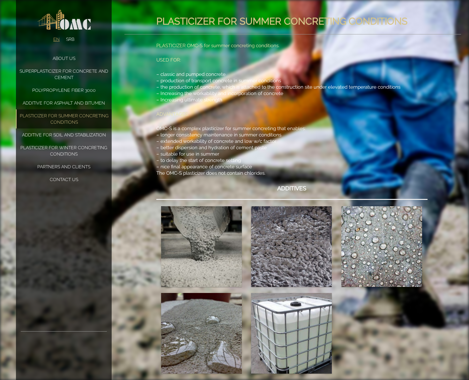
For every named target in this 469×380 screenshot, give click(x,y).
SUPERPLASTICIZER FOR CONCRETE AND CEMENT (63, 74)
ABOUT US (64, 58)
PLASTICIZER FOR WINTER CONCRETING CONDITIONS (63, 151)
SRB (70, 39)
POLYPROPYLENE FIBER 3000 (64, 90)
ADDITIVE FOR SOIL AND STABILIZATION (64, 134)
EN (56, 39)
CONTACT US (64, 179)
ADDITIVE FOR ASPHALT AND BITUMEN (64, 103)
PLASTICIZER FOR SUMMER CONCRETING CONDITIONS (64, 119)
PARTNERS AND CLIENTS (63, 166)
